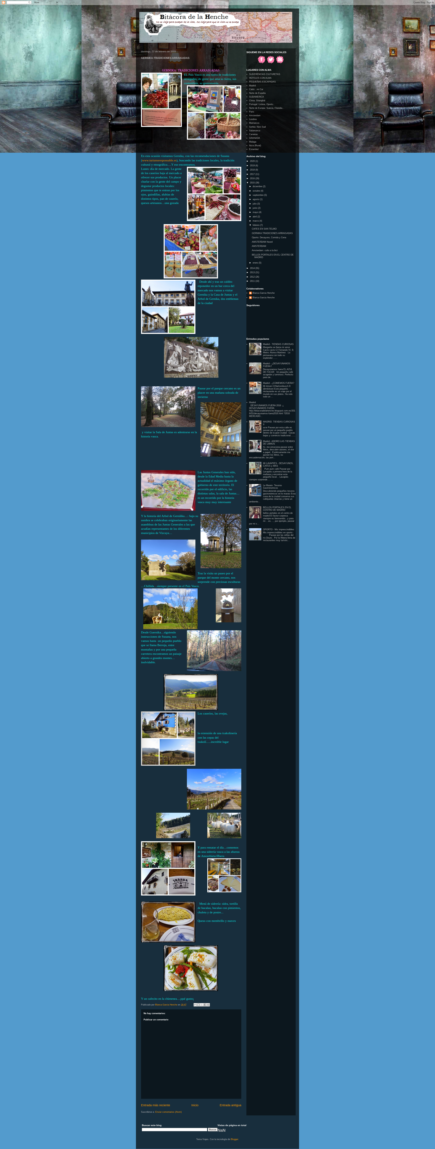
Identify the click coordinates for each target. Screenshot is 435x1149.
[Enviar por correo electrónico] (195, 1004)
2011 (252, 281)
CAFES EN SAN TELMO (264, 229)
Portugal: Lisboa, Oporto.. (261, 104)
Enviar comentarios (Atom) (168, 1112)
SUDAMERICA (256, 97)
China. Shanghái (257, 100)
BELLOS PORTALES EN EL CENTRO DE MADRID (277, 508)
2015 (252, 182)
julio (255, 203)
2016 (252, 178)
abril (255, 216)
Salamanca (254, 130)
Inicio (194, 1105)
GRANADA (254, 138)
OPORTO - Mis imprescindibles (278, 529)
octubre (257, 191)
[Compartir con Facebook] (205, 1004)
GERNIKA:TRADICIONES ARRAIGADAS (272, 233)
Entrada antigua (230, 1105)
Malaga (252, 141)
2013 (252, 272)
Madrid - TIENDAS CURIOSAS (278, 344)
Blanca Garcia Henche (264, 293)
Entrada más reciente (155, 1105)
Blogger (234, 1139)
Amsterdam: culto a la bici (265, 250)
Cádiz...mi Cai (256, 89)
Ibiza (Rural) (255, 145)
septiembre (258, 195)
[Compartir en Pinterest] (208, 1004)
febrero (256, 225)
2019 (252, 165)
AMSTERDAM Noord (262, 242)
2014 (252, 268)
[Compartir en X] (201, 1004)
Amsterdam (254, 115)
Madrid (252, 85)
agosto (256, 199)
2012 (252, 277)
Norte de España (257, 93)
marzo (256, 221)
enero (256, 262)
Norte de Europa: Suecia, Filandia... (266, 108)
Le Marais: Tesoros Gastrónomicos (272, 486)
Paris (251, 111)
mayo (256, 212)
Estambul (253, 149)
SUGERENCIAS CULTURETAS (264, 74)
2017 (252, 174)
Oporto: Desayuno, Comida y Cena (269, 237)
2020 (252, 161)
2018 (252, 169)
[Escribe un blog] (198, 1004)
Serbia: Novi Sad (257, 127)
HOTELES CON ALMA (260, 78)
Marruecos (254, 123)
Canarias (253, 134)
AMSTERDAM (259, 246)
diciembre (258, 186)
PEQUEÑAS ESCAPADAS (262, 81)
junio (255, 208)
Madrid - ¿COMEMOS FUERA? (278, 383)
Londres (253, 119)
